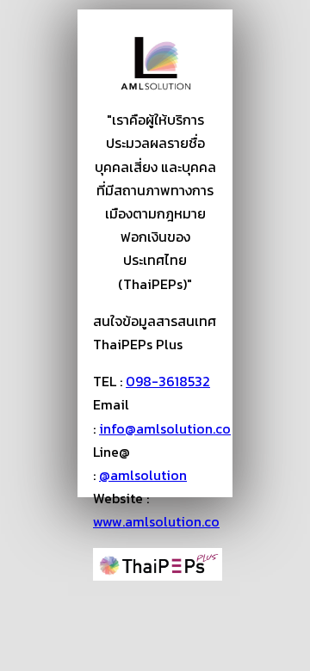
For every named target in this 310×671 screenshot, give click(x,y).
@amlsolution (143, 475)
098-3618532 (168, 381)
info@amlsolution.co (165, 428)
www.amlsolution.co (156, 521)
